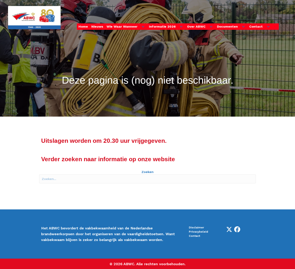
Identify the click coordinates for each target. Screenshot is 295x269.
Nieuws (97, 26)
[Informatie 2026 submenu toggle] (181, 26)
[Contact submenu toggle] (268, 26)
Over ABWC (196, 26)
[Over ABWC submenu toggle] (211, 26)
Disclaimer (196, 227)
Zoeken (147, 172)
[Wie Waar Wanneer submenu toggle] (143, 26)
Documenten (227, 26)
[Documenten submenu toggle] (243, 26)
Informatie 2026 (162, 26)
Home (83, 26)
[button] (276, 26)
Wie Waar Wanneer (122, 26)
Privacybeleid (198, 231)
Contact (256, 26)
